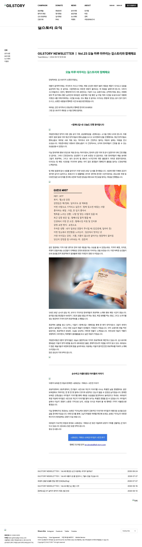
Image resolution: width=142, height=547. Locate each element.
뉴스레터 (74, 16)
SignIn (111, 5)
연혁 (86, 16)
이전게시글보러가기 (67, 537)
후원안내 (58, 11)
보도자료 (74, 14)
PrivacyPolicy (42, 537)
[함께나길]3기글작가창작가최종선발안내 (53, 491)
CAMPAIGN (42, 5)
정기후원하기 (131, 6)
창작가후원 (41, 14)
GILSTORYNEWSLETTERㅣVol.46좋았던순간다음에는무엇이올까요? (65, 471)
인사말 (87, 11)
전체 (5, 50)
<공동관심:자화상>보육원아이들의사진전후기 (87, 437)
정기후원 (58, 14)
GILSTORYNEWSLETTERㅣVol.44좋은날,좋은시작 (58, 486)
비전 (86, 14)
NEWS (73, 5)
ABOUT (88, 5)
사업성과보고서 (90, 19)
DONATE (59, 5)
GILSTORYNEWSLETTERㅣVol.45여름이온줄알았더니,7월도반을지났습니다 (68, 476)
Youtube (74, 531)
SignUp (119, 5)
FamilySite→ (129, 531)
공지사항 (74, 11)
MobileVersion (80, 537)
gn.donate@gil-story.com (95, 444)
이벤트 (73, 19)
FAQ (57, 19)
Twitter (67, 531)
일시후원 (58, 16)
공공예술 (40, 11)
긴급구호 (40, 19)
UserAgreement (54, 537)
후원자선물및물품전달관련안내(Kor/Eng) (53, 481)
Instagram (50, 531)
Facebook (59, 531)
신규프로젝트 (42, 16)
